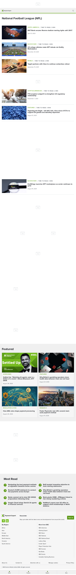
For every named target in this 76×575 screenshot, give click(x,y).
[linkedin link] (7, 520)
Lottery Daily (42, 541)
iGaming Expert (43, 530)
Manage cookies (53, 563)
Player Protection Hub (45, 546)
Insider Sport (42, 544)
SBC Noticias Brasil (44, 538)
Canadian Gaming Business (46, 557)
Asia (3, 530)
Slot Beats (41, 552)
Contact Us (19, 563)
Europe (4, 533)
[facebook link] (3, 520)
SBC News (42, 533)
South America (6, 544)
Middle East (5, 536)
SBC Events (42, 554)
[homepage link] (6, 10)
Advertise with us (35, 563)
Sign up (70, 518)
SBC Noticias (42, 536)
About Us (4, 563)
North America (6, 538)
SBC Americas (43, 528)
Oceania (4, 541)
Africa (3, 528)
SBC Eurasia (42, 549)
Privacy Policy (70, 563)
